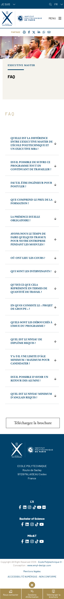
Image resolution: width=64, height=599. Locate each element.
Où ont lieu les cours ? (28, 258)
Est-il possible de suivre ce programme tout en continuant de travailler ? (31, 166)
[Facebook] (29, 32)
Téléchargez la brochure (33, 423)
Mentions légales (32, 571)
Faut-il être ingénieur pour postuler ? (31, 184)
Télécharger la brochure (53, 595)
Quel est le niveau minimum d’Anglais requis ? (31, 395)
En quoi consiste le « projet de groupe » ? (32, 307)
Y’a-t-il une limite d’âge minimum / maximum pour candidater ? (30, 360)
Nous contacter (10, 594)
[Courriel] (49, 32)
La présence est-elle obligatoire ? (25, 218)
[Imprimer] (24, 32)
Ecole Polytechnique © (50, 561)
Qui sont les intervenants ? (31, 271)
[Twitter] (33, 32)
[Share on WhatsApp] (44, 32)
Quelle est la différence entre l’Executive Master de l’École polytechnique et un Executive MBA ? (32, 143)
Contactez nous (32, 485)
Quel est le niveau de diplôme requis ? (26, 341)
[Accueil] (22, 18)
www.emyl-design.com (39, 565)
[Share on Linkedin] (39, 32)
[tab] (32, 144)
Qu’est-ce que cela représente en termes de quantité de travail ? (29, 288)
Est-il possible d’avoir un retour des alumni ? (29, 378)
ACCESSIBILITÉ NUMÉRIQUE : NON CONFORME (32, 576)
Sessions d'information (32, 595)
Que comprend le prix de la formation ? (31, 201)
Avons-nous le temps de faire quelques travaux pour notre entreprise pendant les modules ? (28, 239)
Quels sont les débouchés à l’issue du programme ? (31, 324)
